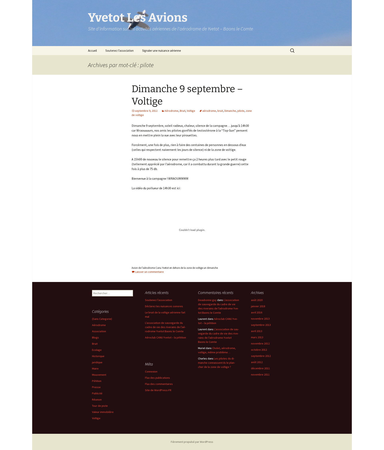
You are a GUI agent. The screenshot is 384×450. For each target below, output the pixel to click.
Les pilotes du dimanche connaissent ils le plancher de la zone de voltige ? (216, 363)
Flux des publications (157, 378)
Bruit (182, 111)
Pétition (96, 381)
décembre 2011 (260, 368)
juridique (97, 362)
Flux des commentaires (159, 384)
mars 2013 (257, 337)
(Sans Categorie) (102, 319)
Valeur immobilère (103, 412)
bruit (220, 111)
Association (99, 331)
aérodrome (209, 111)
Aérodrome (171, 111)
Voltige (191, 111)
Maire (95, 368)
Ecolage (97, 350)
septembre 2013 (261, 325)
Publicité (97, 393)
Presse (96, 387)
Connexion (151, 371)
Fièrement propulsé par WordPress (192, 442)
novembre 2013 (260, 318)
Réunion (97, 399)
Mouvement (99, 375)
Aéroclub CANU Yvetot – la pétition (165, 337)
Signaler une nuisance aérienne (161, 50)
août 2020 (257, 300)
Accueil (92, 50)
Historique (98, 356)
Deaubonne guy (207, 300)
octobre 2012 (259, 349)
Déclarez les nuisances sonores (164, 306)
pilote (240, 111)
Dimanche (230, 111)
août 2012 (257, 362)
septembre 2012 (261, 356)
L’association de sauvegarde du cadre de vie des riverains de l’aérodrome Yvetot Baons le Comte (165, 327)
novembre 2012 (260, 343)
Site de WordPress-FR (158, 390)
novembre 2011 (260, 374)
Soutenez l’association (119, 50)
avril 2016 (256, 312)
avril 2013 (256, 331)
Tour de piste (100, 406)
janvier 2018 (258, 306)
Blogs (95, 337)
